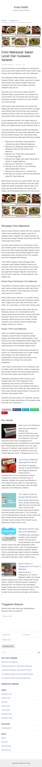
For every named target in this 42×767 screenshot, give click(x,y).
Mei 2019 (4, 702)
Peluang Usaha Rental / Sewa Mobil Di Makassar (16, 666)
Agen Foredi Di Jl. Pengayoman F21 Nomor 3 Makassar (29, 566)
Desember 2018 (6, 714)
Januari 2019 (5, 710)
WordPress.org (6, 750)
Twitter (26, 409)
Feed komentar (6, 746)
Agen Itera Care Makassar (29, 425)
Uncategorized (13, 20)
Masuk (3, 738)
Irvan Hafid (21, 7)
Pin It (5, 413)
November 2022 (6, 694)
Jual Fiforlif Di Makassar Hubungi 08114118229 (16, 670)
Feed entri (4, 742)
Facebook (17, 409)
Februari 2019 (5, 706)
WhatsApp (35, 409)
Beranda (3, 20)
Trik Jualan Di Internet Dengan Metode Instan (15, 678)
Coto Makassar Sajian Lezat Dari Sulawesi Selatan (17, 674)
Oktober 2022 (5, 698)
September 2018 (6, 718)
